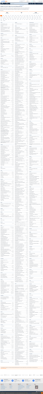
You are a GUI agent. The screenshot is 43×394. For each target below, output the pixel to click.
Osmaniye (13, 19)
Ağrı (10, 15)
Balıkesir (27, 15)
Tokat (34, 19)
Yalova (41, 19)
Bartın (29, 15)
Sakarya (18, 19)
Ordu (10, 19)
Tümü (1, 15)
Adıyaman (6, 15)
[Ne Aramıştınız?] (27, 3)
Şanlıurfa (27, 19)
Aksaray (13, 15)
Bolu (36, 15)
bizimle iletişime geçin (3, 368)
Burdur (38, 15)
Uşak (39, 19)
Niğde (8, 19)
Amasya (15, 15)
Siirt (22, 19)
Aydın (25, 15)
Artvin (22, 15)
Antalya (20, 15)
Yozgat (1, 20)
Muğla (3, 19)
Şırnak (29, 19)
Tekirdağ (32, 19)
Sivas (24, 19)
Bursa (41, 15)
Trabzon (37, 19)
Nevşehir (6, 19)
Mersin (1, 19)
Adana (3, 15)
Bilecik (34, 15)
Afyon (8, 15)
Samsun (20, 19)
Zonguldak (4, 20)
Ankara (18, 15)
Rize (15, 19)
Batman (32, 15)
